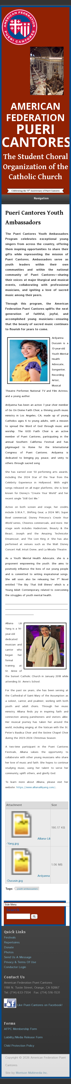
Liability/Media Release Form (23, 1037)
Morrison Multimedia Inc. (32, 1073)
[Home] (19, 44)
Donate (9, 947)
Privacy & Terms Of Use (20, 962)
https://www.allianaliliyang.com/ (35, 787)
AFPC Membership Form (20, 1029)
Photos (9, 952)
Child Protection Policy (19, 1046)
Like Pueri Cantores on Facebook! (39, 1005)
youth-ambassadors (27, 889)
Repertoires (12, 942)
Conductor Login (15, 967)
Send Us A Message (17, 957)
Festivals (10, 937)
